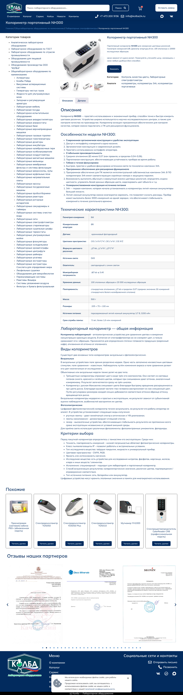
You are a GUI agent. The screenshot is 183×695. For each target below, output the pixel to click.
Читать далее (19, 543)
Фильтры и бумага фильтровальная (35, 286)
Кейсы (50, 16)
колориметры (129, 83)
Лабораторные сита (27, 219)
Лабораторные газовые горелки (33, 135)
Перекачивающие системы (30, 276)
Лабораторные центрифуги (30, 251)
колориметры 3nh (147, 83)
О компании (13, 16)
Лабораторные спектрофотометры (81, 28)
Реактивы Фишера (26, 280)
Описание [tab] (67, 100)
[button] (99, 40)
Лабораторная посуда (28, 109)
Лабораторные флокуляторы (31, 241)
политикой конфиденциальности (100, 689)
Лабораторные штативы (29, 257)
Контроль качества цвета (135, 77)
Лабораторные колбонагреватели (34, 151)
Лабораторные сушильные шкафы (34, 228)
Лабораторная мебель (28, 106)
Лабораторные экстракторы (31, 260)
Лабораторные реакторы (29, 196)
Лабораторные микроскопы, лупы (34, 171)
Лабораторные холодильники (32, 244)
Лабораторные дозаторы (29, 142)
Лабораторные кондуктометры (33, 154)
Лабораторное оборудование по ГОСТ (31, 48)
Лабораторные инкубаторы (30, 145)
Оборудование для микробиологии (35, 273)
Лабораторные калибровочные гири (35, 148)
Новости (61, 16)
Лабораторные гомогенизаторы (33, 138)
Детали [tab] (82, 100)
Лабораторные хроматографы (32, 248)
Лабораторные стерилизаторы (32, 225)
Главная (9, 28)
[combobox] (68, 8)
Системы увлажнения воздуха (32, 283)
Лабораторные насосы (28, 183)
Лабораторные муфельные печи (33, 174)
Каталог (27, 16)
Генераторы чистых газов (30, 90)
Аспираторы (23, 77)
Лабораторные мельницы (29, 161)
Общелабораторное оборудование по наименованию (39, 28)
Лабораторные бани (27, 126)
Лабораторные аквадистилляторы (34, 119)
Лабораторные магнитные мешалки (35, 158)
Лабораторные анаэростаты (31, 122)
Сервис (40, 16)
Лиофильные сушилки (28, 270)
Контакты (74, 16)
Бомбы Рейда (23, 81)
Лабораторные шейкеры (29, 254)
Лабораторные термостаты (31, 232)
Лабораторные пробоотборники (33, 193)
